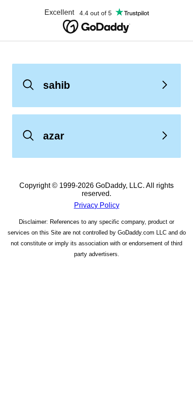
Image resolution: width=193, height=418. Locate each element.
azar (53, 136)
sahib (56, 85)
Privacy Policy (96, 205)
